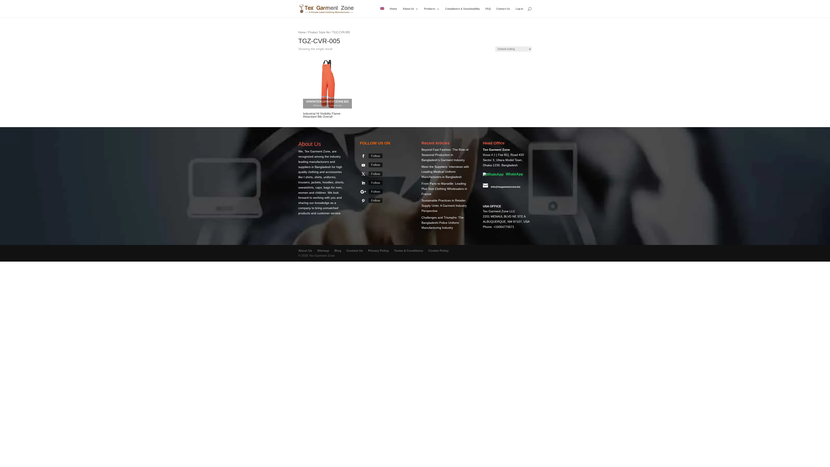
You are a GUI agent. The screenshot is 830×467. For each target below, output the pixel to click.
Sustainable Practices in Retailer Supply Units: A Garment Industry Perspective (444, 206)
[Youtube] (363, 165)
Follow (375, 156)
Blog (338, 251)
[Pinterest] (363, 201)
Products (429, 8)
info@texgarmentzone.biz (505, 187)
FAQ (488, 8)
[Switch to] (382, 12)
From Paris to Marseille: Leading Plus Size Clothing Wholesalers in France (444, 189)
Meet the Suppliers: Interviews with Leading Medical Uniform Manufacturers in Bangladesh (445, 172)
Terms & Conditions (408, 251)
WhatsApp (514, 174)
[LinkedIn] (363, 183)
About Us (408, 8)
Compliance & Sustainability (462, 8)
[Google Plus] (363, 192)
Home (393, 8)
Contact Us (503, 8)
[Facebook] (363, 156)
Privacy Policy (378, 251)
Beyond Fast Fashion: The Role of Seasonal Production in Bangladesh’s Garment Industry (444, 155)
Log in (519, 8)
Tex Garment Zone (317, 151)
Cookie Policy (438, 251)
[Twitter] (363, 174)
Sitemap (323, 251)
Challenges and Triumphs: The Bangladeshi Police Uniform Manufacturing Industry (442, 223)
